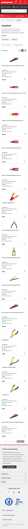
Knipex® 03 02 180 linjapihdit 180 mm (11, 148)
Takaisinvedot (9, 510)
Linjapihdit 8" (5, 394)
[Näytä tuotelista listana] (25, 50)
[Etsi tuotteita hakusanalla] (24, 11)
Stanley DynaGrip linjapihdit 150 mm (11, 257)
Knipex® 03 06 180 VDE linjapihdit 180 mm (12, 120)
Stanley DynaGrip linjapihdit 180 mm (11, 285)
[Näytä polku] (2, 20)
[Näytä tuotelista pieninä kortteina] (22, 50)
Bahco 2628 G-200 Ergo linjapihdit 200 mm (13, 65)
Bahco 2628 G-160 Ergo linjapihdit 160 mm (13, 312)
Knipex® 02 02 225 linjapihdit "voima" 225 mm (14, 93)
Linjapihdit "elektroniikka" (9, 367)
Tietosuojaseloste (7, 519)
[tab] (16, 7)
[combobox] (12, 11)
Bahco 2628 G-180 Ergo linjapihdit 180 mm (13, 422)
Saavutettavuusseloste (8, 515)
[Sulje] (26, 16)
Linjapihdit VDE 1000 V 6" (8, 202)
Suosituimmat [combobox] (7, 45)
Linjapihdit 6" (5, 340)
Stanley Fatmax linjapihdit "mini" (10, 230)
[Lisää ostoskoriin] (24, 79)
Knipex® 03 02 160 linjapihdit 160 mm (11, 175)
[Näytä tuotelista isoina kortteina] (19, 50)
